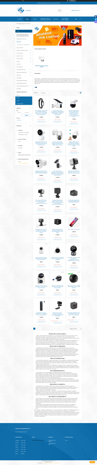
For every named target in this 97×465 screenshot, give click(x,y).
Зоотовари (19, 75)
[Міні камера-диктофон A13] (74, 222)
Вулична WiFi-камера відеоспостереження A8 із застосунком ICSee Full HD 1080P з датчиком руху (57, 143)
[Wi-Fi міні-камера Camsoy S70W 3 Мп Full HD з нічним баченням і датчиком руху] (74, 163)
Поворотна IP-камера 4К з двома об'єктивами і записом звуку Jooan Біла (41, 286)
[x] (36, 87)
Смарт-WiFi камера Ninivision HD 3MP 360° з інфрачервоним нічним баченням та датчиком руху (74, 259)
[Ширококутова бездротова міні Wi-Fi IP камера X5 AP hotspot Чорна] (57, 278)
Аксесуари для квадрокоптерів (22, 86)
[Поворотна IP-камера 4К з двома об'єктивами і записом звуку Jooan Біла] (41, 278)
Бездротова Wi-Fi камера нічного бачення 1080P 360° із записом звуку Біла (41, 258)
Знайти (26, 115)
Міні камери (19, 41)
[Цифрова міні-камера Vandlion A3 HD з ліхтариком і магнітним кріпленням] (41, 305)
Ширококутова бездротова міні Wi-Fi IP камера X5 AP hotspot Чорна (57, 286)
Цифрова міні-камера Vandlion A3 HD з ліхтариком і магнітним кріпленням (41, 313)
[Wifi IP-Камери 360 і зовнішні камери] (41, 58)
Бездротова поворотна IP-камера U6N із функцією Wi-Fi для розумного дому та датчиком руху (41, 143)
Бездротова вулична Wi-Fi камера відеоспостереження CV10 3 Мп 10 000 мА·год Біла (41, 171)
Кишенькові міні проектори (22, 83)
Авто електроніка (20, 58)
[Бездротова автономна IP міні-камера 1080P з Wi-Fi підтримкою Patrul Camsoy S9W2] (57, 222)
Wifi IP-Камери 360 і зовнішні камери (41, 66)
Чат (93, 462)
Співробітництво (20, 103)
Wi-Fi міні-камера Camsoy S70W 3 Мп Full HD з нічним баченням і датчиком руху (74, 171)
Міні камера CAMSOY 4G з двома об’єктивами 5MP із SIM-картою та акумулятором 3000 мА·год (41, 202)
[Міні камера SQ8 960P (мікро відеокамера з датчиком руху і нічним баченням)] (74, 305)
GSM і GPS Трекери (20, 47)
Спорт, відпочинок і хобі (21, 69)
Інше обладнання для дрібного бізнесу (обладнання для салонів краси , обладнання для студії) (23, 35)
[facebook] (35, 87)
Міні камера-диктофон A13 (73, 229)
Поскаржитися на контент (46, 462)
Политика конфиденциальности (21, 431)
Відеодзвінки (19, 77)
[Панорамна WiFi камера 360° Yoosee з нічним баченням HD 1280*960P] (57, 250)
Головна (19, 19)
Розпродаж (19, 88)
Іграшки (18, 61)
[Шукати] (59, 10)
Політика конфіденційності (55, 462)
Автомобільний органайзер (22, 80)
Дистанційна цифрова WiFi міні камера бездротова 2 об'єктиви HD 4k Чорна (73, 201)
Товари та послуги (21, 23)
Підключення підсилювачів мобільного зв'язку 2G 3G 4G (22, 92)
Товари (27, 19)
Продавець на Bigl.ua (48, 461)
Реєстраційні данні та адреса (65, 19)
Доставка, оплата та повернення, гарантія (45, 19)
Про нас (35, 19)
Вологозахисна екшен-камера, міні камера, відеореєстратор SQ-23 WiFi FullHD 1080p (57, 314)
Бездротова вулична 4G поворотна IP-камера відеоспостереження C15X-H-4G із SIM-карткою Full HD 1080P (74, 143)
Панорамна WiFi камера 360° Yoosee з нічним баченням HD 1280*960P (57, 258)
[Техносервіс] (20, 13)
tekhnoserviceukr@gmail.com (23, 163)
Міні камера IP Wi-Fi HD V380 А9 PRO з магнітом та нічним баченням (74, 286)
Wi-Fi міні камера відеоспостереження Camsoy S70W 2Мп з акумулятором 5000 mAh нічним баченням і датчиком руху (57, 173)
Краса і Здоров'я (20, 53)
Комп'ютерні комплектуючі (22, 72)
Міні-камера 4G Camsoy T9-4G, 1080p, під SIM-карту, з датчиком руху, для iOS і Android (41, 231)
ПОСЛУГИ (18, 95)
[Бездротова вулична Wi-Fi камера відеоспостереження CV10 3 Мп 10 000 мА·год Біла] (41, 163)
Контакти (55, 19)
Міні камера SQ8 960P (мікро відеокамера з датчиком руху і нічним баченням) (74, 313)
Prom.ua (54, 460)
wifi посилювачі (20, 66)
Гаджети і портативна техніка (22, 50)
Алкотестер (19, 64)
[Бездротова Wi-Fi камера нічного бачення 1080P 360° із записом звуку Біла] (41, 250)
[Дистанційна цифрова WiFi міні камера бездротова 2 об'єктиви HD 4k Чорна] (74, 193)
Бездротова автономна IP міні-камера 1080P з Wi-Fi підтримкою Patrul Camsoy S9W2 (57, 231)
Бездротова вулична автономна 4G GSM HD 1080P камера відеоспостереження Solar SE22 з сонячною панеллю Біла (57, 112)
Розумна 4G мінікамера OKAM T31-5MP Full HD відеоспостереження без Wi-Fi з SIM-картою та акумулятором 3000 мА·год (57, 202)
